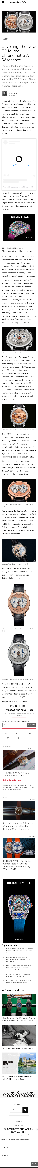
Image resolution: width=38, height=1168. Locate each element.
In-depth (6, 797)
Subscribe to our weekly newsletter (19, 707)
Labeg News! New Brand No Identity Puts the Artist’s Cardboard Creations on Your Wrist (18, 1019)
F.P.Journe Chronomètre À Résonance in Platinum (18, 353)
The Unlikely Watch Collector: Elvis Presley (17, 1048)
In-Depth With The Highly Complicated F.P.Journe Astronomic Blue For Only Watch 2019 (17, 865)
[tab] (7, 736)
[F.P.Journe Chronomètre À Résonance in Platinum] (19, 339)
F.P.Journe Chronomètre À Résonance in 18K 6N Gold (17, 505)
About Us (19, 1121)
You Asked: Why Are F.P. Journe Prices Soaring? (16, 774)
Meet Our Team (19, 1125)
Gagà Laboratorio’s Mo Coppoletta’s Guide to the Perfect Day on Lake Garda (18, 1077)
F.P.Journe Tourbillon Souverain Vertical (15, 564)
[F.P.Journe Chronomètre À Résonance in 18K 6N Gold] (19, 491)
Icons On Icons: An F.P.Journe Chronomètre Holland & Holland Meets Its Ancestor (18, 826)
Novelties (5, 38)
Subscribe (17, 1104)
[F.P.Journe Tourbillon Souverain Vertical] (19, 550)
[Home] (19, 2)
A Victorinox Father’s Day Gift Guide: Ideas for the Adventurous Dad (18, 975)
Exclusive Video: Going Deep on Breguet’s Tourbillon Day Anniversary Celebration (18, 959)
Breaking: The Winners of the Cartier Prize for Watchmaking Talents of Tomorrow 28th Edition (18, 968)
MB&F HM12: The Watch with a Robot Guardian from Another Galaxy (19, 982)
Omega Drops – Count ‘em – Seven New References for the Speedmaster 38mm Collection (19, 951)
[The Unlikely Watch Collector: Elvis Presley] (19, 1035)
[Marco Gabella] (5, 93)
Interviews (7, 747)
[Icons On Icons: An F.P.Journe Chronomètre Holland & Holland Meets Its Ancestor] (19, 811)
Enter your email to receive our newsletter (16, 721)
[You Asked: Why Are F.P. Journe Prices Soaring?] (19, 760)
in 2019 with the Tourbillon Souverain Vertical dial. (18, 532)
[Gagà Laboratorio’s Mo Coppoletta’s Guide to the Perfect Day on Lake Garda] (19, 1063)
